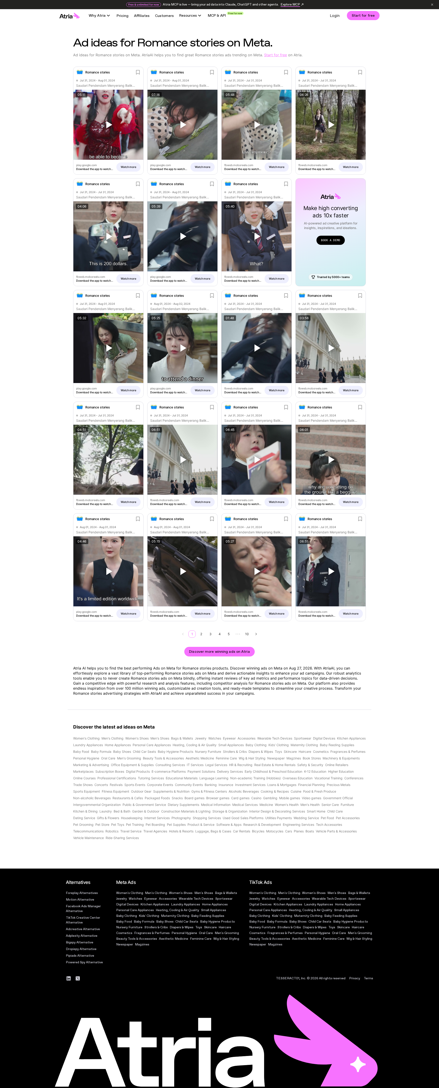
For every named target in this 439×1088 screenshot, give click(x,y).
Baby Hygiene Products (217, 921)
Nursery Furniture (129, 927)
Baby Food (124, 921)
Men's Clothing (156, 893)
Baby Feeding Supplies (207, 916)
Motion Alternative (80, 900)
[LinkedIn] (68, 978)
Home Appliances (215, 904)
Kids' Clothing (149, 916)
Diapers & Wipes (181, 927)
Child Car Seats (186, 921)
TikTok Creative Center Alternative (83, 920)
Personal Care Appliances (135, 910)
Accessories (168, 899)
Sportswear (224, 899)
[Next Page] (256, 634)
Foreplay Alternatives (82, 893)
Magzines (142, 944)
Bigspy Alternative (79, 942)
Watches (135, 899)
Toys (198, 927)
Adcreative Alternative (83, 929)
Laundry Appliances (185, 904)
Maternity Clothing (175, 916)
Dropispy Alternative (81, 949)
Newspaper (124, 944)
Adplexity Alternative (81, 936)
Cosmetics (124, 933)
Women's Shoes (181, 893)
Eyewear (150, 899)
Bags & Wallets (226, 893)
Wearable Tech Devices (196, 899)
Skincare (210, 927)
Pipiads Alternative (80, 956)
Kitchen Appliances (154, 904)
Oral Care (206, 933)
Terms (368, 978)
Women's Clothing (129, 893)
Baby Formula (144, 921)
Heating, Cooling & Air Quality (177, 910)
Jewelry (121, 899)
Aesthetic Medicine (173, 939)
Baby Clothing (126, 916)
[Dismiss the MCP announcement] (432, 4)
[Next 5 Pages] (237, 634)
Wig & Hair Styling (226, 939)
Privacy (354, 978)
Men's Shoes (203, 893)
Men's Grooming (227, 933)
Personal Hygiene (184, 933)
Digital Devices (127, 904)
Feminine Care (200, 939)
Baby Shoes (165, 921)
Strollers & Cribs (156, 927)
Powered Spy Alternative (84, 962)
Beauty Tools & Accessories (136, 939)
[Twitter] (77, 978)
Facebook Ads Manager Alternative (83, 908)
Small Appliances (213, 910)
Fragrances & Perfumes (152, 933)
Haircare (225, 927)
